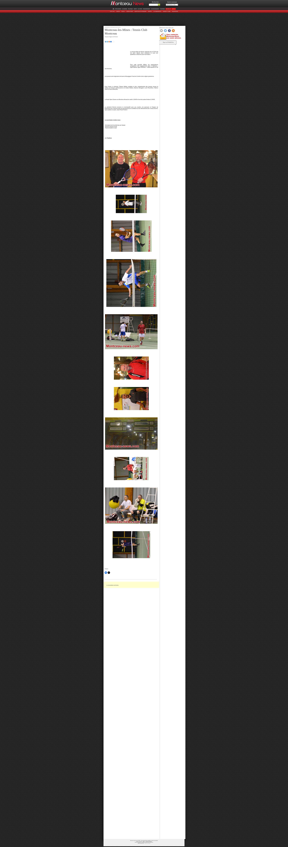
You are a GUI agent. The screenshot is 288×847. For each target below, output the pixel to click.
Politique (130, 8)
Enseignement (146, 8)
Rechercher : (156, 2)
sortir (118, 11)
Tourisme (162, 8)
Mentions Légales (138, 842)
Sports (150, 11)
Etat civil (112, 11)
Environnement (155, 8)
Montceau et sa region (140, 11)
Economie (124, 8)
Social (123, 11)
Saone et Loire (166, 11)
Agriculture (129, 11)
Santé (135, 8)
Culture (140, 8)
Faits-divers (118, 8)
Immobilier (168, 8)
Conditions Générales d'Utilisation (147, 842)
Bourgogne (175, 11)
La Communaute (157, 11)
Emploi (173, 8)
